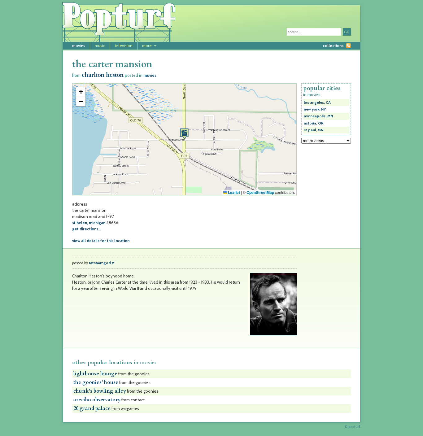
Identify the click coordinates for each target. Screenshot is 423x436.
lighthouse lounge (95, 373)
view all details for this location (100, 240)
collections (333, 45)
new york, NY (315, 109)
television (124, 45)
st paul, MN (313, 130)
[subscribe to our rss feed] (348, 46)
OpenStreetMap (260, 192)
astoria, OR (314, 123)
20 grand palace (92, 408)
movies (78, 45)
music (100, 45)
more (147, 45)
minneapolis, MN (318, 116)
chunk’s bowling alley (99, 391)
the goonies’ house (95, 382)
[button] (184, 133)
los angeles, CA (317, 102)
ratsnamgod (100, 263)
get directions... (86, 228)
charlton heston (103, 75)
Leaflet (233, 192)
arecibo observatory (96, 399)
